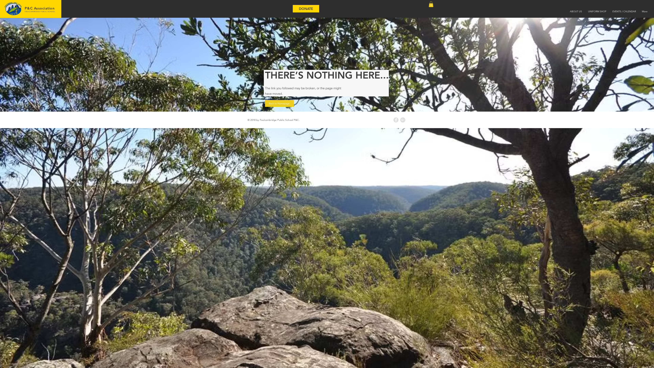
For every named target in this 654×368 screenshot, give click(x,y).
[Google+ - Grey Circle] (402, 119)
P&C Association (40, 8)
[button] (431, 4)
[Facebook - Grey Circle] (396, 119)
